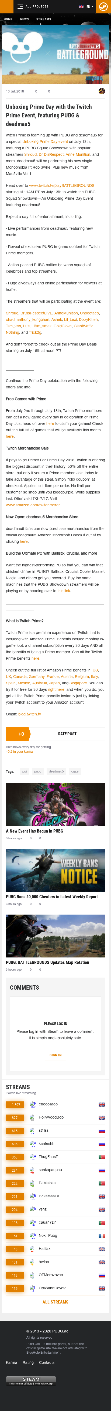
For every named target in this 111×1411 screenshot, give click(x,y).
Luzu (27, 326)
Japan (54, 683)
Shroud (30, 155)
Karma (11, 1363)
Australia (39, 683)
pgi (24, 771)
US (95, 670)
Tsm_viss (13, 326)
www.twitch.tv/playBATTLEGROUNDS (61, 186)
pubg (37, 771)
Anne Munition (78, 155)
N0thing (12, 333)
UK (8, 677)
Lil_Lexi (70, 320)
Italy (94, 677)
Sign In (56, 1055)
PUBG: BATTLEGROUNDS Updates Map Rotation (47, 962)
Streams (43, 19)
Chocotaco (89, 313)
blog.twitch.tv (29, 714)
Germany (36, 677)
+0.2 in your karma (19, 751)
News (24, 19)
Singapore (78, 683)
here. (35, 658)
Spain (11, 683)
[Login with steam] (103, 6)
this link (63, 591)
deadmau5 (56, 771)
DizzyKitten (88, 320)
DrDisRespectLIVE (36, 313)
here (50, 424)
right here (55, 690)
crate (74, 771)
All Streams (55, 1302)
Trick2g (35, 333)
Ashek (56, 320)
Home (8, 19)
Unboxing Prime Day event (45, 142)
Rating (28, 1363)
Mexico (24, 683)
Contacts (46, 1363)
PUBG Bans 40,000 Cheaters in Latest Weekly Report (52, 896)
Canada (19, 677)
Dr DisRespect (51, 155)
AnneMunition (66, 313)
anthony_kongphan (33, 320)
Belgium (81, 677)
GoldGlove (63, 326)
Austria (66, 677)
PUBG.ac (33, 1344)
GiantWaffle (83, 326)
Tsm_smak (42, 326)
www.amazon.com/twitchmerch (33, 505)
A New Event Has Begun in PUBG (34, 831)
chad (10, 320)
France (52, 677)
